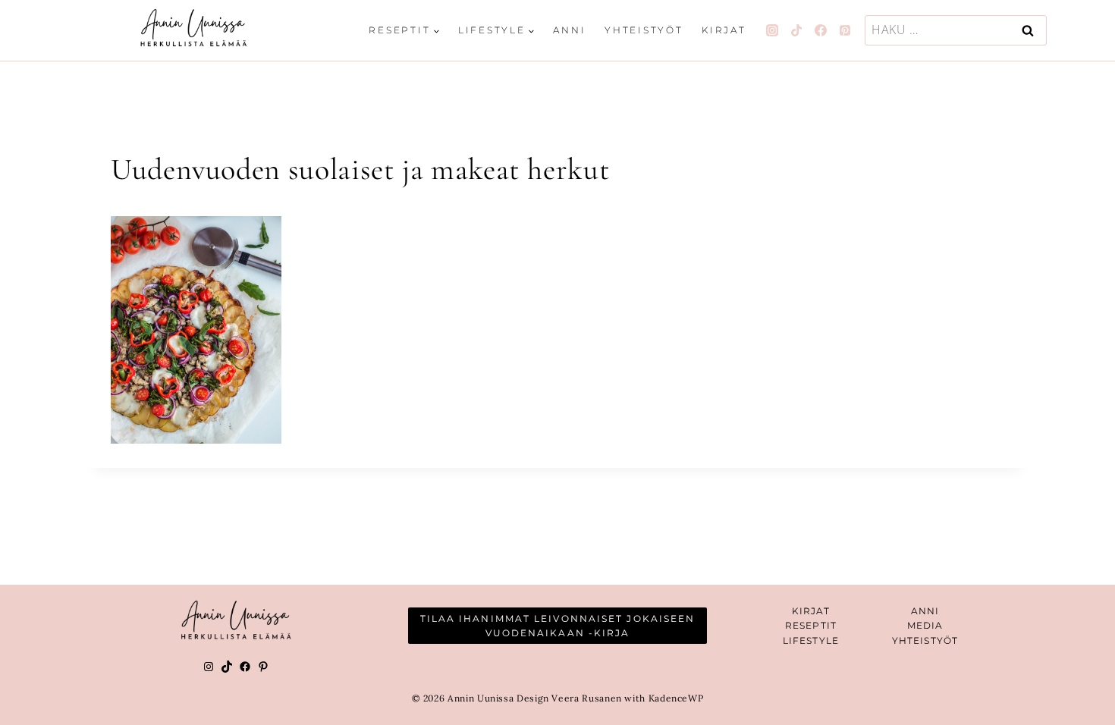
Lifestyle (811, 640)
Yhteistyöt (644, 30)
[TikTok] (796, 30)
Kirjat (724, 30)
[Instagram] (772, 30)
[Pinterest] (845, 30)
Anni (569, 30)
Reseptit (811, 625)
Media (925, 625)
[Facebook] (821, 30)
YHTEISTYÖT (925, 640)
